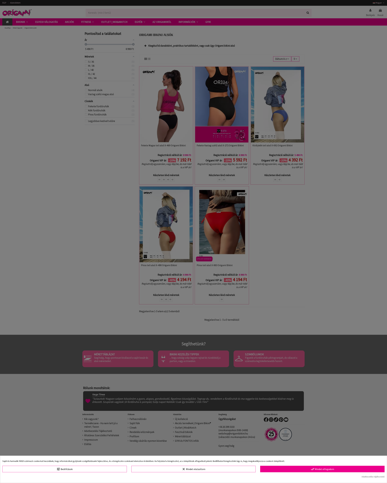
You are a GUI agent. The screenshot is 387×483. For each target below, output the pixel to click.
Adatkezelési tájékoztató (373, 476)
